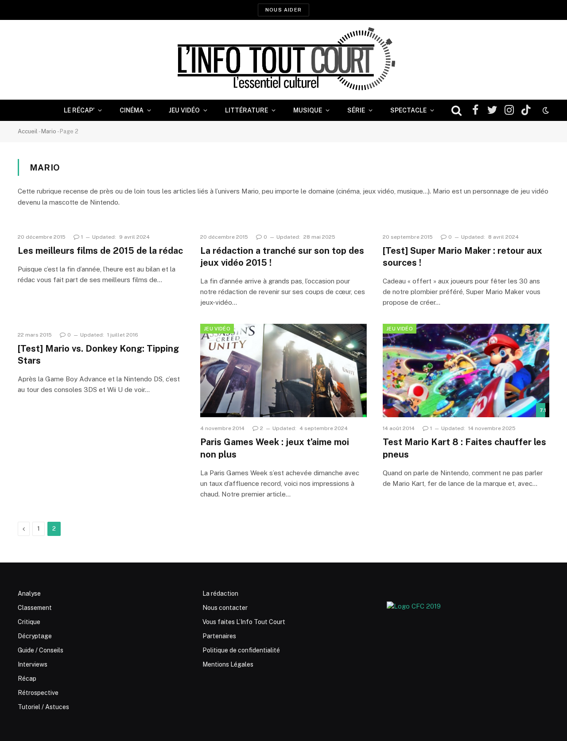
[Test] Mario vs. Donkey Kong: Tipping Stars (98, 354)
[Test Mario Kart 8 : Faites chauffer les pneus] (466, 371)
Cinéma (132, 110)
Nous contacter (225, 607)
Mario (48, 131)
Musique (307, 110)
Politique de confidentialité (241, 650)
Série (356, 110)
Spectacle (408, 110)
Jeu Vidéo (184, 110)
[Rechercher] (456, 110)
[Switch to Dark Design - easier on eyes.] (544, 110)
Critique (29, 621)
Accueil (28, 131)
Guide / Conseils (40, 650)
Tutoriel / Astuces (43, 706)
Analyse (29, 593)
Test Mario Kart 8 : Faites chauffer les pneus (464, 448)
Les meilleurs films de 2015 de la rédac (100, 250)
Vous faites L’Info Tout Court (243, 621)
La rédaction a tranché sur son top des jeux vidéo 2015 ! (282, 256)
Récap (27, 678)
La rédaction (220, 593)
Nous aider (283, 9)
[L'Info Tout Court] (283, 60)
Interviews (32, 664)
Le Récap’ (79, 110)
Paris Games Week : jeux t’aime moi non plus (274, 448)
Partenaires (219, 636)
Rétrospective (38, 692)
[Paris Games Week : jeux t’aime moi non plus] (283, 371)
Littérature (246, 110)
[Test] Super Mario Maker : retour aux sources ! (462, 256)
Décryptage (35, 636)
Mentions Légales (227, 664)
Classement (35, 607)
